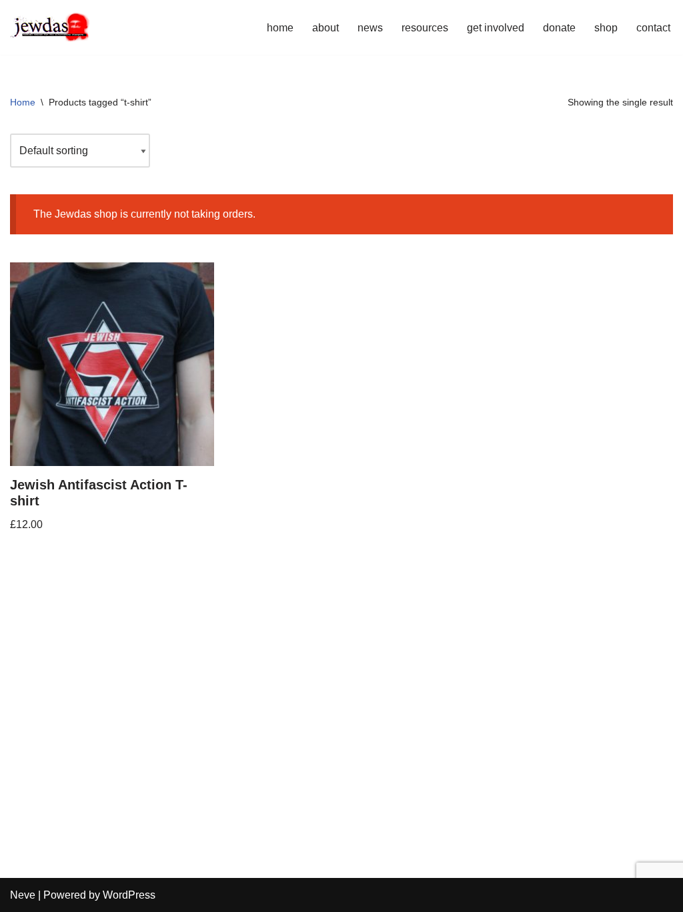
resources (425, 27)
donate (559, 27)
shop (606, 27)
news (370, 27)
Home (22, 102)
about (325, 27)
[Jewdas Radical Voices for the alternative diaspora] (50, 27)
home (280, 27)
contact (653, 27)
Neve (22, 895)
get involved (495, 27)
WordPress (129, 895)
